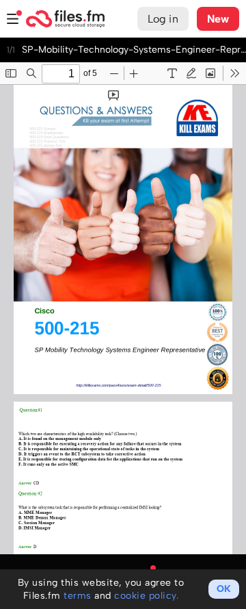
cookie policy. (146, 595)
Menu (13, 19)
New (218, 18)
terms (78, 595)
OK (224, 589)
